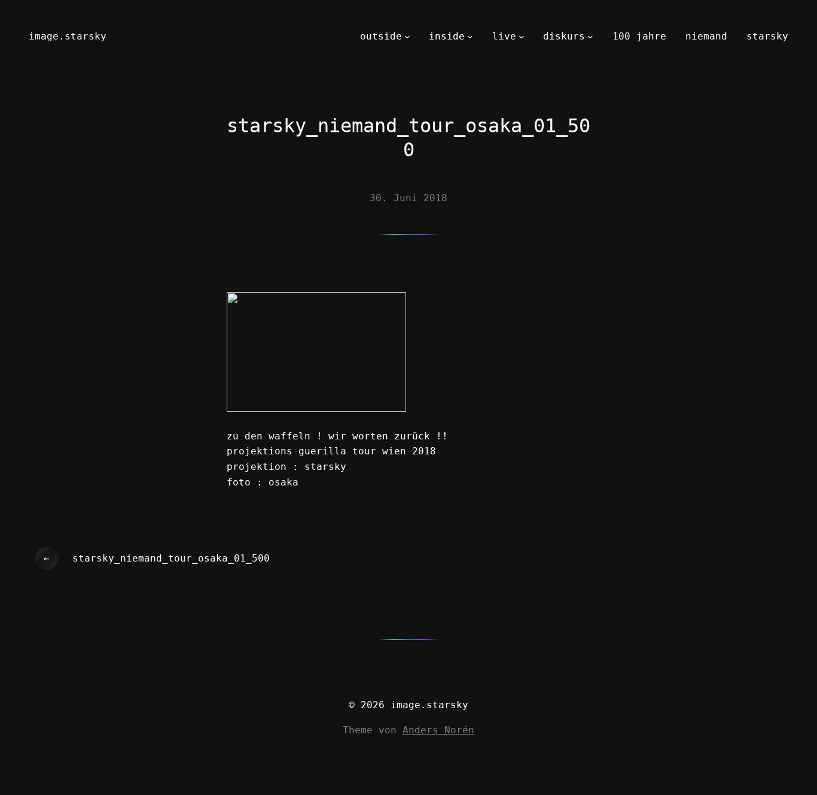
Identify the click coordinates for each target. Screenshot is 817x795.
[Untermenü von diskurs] (590, 37)
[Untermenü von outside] (407, 37)
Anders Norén (438, 730)
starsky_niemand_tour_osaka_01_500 (171, 558)
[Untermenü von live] (522, 37)
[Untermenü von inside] (470, 37)
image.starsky (67, 36)
